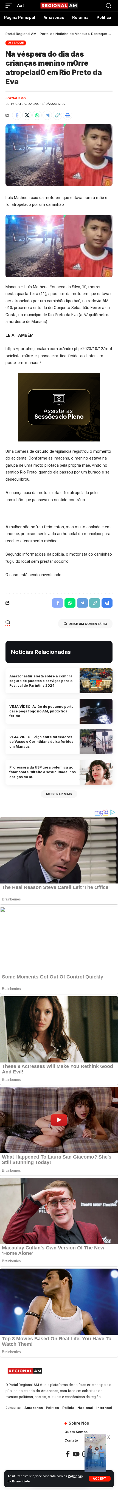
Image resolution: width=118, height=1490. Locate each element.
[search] (109, 5)
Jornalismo (15, 98)
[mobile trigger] (10, 5)
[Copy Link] (57, 115)
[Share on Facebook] (16, 115)
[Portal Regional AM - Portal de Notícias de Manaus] (59, 5)
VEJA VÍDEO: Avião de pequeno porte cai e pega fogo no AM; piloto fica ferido (41, 711)
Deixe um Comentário (88, 624)
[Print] (67, 115)
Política (52, 1408)
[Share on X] (27, 115)
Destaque (16, 43)
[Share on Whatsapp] (37, 115)
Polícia (68, 1408)
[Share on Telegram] (47, 115)
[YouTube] (76, 1454)
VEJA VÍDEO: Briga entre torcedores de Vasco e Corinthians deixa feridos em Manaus (41, 742)
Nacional (85, 1408)
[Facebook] (67, 1454)
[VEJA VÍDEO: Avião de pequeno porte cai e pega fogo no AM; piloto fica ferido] (96, 711)
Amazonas (33, 1408)
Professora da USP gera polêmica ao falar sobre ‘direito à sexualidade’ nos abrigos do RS (42, 772)
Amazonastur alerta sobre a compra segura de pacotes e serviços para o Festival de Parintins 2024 (40, 681)
